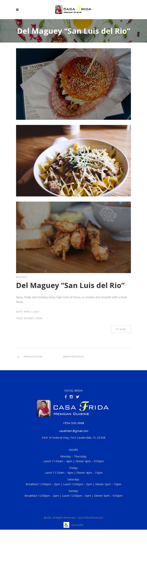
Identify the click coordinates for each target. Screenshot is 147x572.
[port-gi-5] (73, 119)
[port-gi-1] (73, 272)
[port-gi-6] (73, 195)
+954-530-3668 (73, 423)
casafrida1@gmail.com (73, 431)
